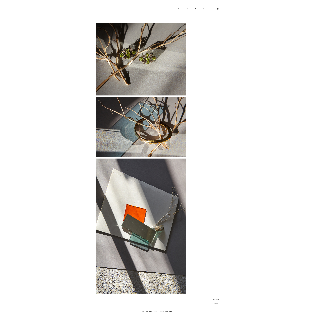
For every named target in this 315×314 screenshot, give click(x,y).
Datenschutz (215, 303)
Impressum (216, 299)
